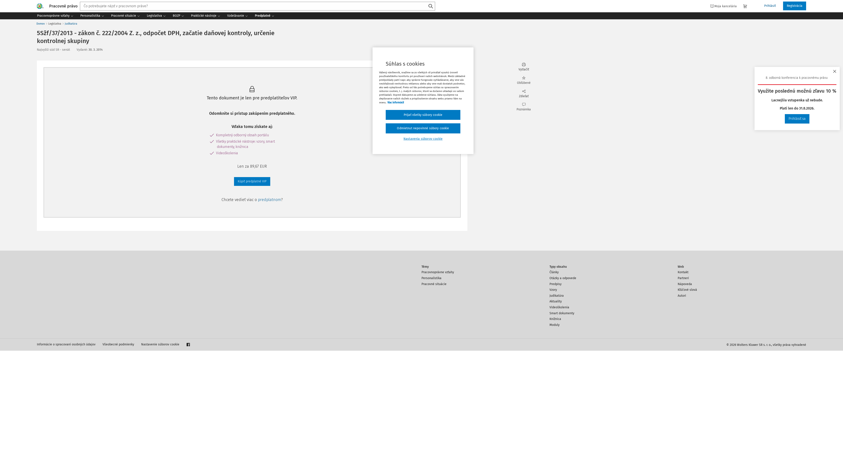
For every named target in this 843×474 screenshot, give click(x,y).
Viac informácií (395, 102)
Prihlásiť (770, 6)
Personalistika (431, 278)
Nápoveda (685, 284)
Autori (682, 296)
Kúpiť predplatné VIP (252, 181)
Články (554, 272)
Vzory (553, 290)
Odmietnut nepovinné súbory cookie (423, 128)
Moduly (554, 325)
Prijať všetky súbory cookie (423, 115)
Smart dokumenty (561, 313)
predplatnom (269, 199)
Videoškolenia (559, 307)
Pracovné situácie (434, 284)
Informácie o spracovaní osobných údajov (66, 344)
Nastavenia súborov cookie (423, 139)
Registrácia (794, 6)
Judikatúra (71, 23)
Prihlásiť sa (797, 119)
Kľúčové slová (687, 290)
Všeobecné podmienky (118, 344)
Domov (40, 23)
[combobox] (257, 6)
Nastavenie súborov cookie (160, 344)
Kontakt (683, 272)
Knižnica (555, 319)
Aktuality (555, 301)
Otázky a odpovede (562, 278)
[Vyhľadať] (431, 6)
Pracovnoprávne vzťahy (438, 272)
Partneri (683, 278)
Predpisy (555, 284)
